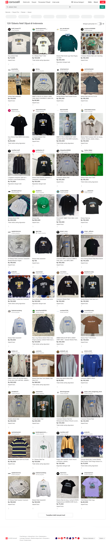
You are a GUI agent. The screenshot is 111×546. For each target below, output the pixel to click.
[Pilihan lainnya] (8, 64)
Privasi (21, 540)
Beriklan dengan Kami (36, 538)
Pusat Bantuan (23, 536)
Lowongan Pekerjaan (25, 538)
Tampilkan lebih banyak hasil (55, 515)
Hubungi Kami (31, 536)
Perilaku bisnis (27, 540)
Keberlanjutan (42, 536)
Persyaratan (46, 538)
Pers (37, 536)
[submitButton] (102, 7)
